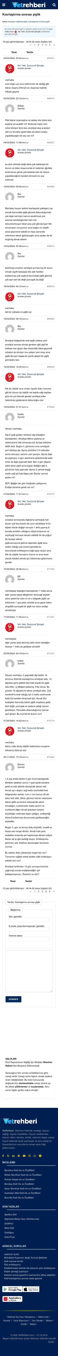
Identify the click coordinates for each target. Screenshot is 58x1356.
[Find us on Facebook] (3, 1155)
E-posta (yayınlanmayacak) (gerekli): (27, 926)
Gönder (13, 999)
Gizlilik (24, 1324)
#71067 (50, 616)
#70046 (50, 406)
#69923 (50, 318)
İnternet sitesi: (16, 935)
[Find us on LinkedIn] (13, 1155)
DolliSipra (9, 1232)
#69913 (50, 246)
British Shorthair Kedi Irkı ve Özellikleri (23, 1174)
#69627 (50, 142)
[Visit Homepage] (28, 5)
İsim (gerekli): (15, 916)
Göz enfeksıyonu (12, 1264)
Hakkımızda (43, 1316)
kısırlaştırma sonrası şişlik (39, 21)
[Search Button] (54, 4)
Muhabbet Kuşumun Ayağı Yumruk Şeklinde (25, 1257)
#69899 (50, 186)
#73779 (50, 720)
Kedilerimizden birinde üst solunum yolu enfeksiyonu (29, 1267)
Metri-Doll (9, 1227)
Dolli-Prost (9, 1237)
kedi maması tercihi (13, 1261)
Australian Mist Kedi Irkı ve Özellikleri (22, 1192)
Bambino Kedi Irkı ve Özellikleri (19, 1170)
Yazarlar (6, 1320)
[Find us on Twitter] (8, 1155)
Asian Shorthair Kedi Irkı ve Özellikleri (22, 1188)
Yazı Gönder (37, 1320)
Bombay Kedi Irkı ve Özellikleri (19, 1183)
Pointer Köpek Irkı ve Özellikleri (19, 1179)
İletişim (33, 1324)
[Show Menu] (3, 4)
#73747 (50, 653)
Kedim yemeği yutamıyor (16, 1271)
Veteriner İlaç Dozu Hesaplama (21, 1316)
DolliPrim (8, 1223)
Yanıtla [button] (24, 58)
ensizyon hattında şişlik (17, 21)
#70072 (50, 493)
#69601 (50, 58)
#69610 (50, 98)
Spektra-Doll (10, 1214)
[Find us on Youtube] (24, 1155)
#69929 (50, 366)
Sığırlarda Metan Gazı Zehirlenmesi (21, 1218)
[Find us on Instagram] (29, 1155)
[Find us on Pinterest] (19, 1155)
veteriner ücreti (11, 1254)
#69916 (50, 286)
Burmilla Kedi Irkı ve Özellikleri (19, 1197)
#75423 (50, 757)
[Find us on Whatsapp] (35, 1155)
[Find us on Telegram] (40, 1155)
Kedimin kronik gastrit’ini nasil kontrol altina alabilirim (29, 1274)
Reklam (49, 1320)
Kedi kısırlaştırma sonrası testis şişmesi (23, 1278)
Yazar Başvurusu (21, 1320)
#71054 (50, 569)
